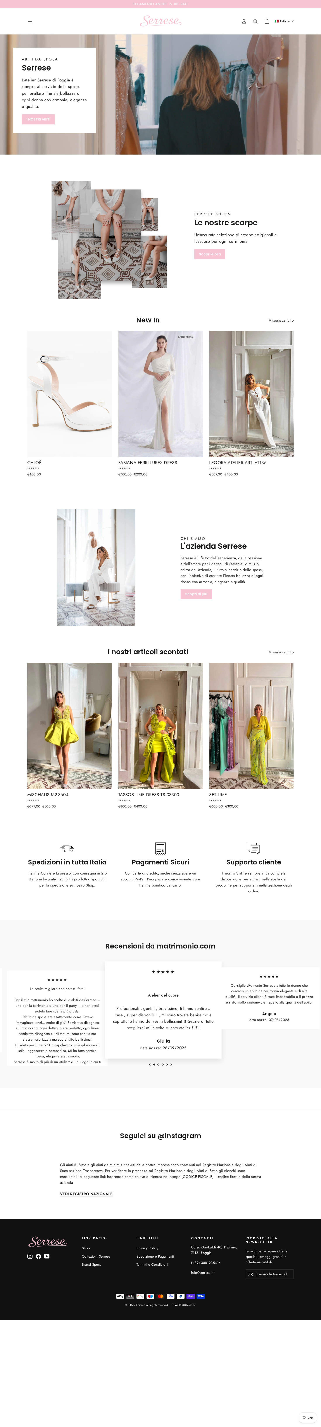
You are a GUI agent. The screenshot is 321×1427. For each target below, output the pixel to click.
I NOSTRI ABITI (38, 119)
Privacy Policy (147, 1248)
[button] (284, 21)
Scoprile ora (210, 254)
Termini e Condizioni (152, 1264)
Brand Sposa (92, 1264)
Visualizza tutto (281, 320)
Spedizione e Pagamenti (155, 1256)
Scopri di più (196, 594)
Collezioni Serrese (96, 1256)
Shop (86, 1248)
